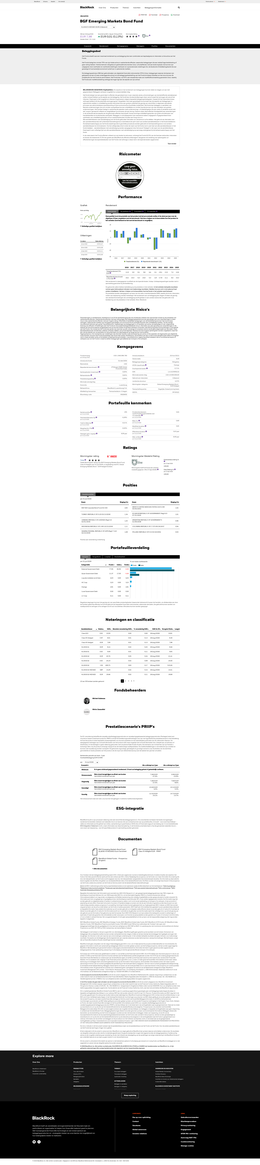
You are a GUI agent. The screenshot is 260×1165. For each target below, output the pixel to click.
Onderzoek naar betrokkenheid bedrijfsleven (119, 888)
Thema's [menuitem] (126, 8)
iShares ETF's (77, 1074)
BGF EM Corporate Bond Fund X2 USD (95, 508)
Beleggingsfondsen (79, 1076)
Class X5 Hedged (87, 638)
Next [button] (133, 681)
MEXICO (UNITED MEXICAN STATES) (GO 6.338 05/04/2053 (148, 508)
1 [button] (122, 681)
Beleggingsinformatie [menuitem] (153, 8)
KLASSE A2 (85, 656)
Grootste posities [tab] (88, 494)
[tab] (92, 217)
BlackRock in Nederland (39, 1068)
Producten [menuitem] (114, 8)
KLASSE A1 (85, 647)
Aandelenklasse (86, 629)
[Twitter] (39, 1141)
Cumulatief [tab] (138, 211)
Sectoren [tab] (85, 557)
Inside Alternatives (160, 1081)
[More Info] (138, 36)
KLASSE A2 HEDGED (89, 670)
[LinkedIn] (34, 1141)
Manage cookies (187, 1146)
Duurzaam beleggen (120, 1071)
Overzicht (87, 46)
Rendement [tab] (111, 206)
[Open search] (179, 7)
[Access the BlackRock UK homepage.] (43, 1119)
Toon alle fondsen (78, 1071)
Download (176, 15)
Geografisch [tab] (96, 557)
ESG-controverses (164, 888)
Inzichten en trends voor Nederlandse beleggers (169, 1079)
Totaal (82, 460)
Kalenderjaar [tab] (112, 211)
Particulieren (210, 1)
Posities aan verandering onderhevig (92, 539)
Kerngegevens (122, 46)
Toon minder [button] (172, 143)
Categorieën (85, 565)
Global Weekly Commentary (163, 1071)
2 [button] (125, 681)
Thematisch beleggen (120, 1074)
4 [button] (131, 681)
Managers (140, 46)
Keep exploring (130, 1095)
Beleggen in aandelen (120, 1084)
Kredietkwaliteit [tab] (120, 557)
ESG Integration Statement (89, 826)
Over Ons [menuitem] (102, 8)
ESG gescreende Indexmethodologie (146, 888)
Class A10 (85, 633)
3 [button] (128, 681)
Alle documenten (100, 869)
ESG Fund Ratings (169, 886)
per (81, 762)
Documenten (170, 46)
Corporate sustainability (39, 1073)
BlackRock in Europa (38, 1071)
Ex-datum (83, 241)
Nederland (221, 1)
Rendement (103, 46)
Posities (155, 46)
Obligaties (76, 1081)
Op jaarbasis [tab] (124, 211)
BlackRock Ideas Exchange (163, 1076)
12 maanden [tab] (151, 211)
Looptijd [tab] (107, 557)
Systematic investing (120, 1076)
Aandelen (76, 1079)
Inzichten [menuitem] (136, 8)
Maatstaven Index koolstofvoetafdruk (92, 888)
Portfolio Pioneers (160, 1074)
